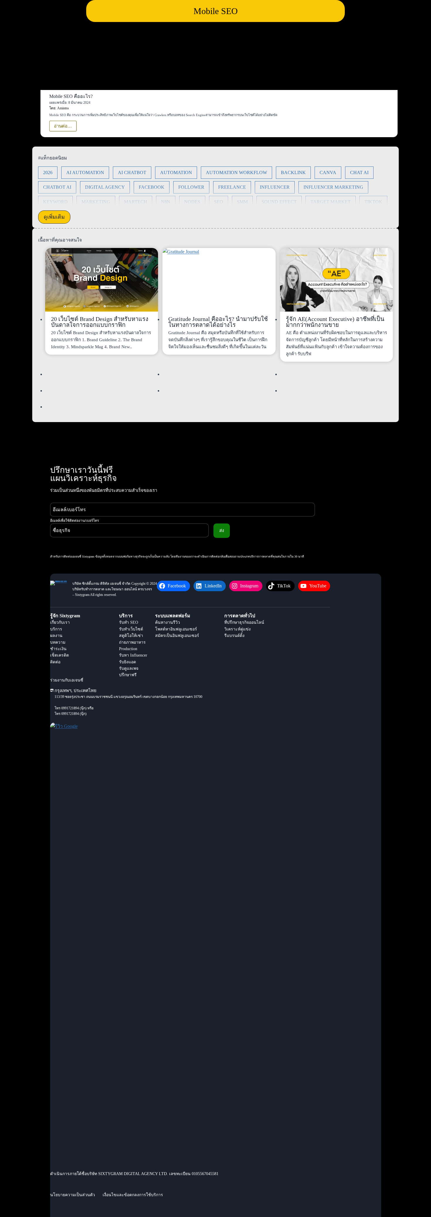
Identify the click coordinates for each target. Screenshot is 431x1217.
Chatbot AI (57, 187)
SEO (218, 201)
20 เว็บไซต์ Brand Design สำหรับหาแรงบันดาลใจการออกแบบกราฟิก (99, 322)
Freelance (232, 187)
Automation (176, 172)
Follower (191, 187)
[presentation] (101, 280)
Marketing (96, 201)
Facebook (151, 187)
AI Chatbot (132, 172)
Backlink (293, 172)
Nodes (192, 201)
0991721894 (70, 708)
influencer (275, 187)
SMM (242, 201)
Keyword (55, 201)
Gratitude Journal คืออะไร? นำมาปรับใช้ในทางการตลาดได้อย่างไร (218, 322)
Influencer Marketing (333, 187)
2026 (47, 172)
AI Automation (85, 172)
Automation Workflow (236, 172)
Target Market (330, 201)
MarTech (135, 201)
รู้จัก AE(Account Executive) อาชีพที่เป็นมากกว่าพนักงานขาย (335, 322)
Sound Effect (279, 201)
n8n (165, 201)
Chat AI (359, 172)
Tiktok (373, 201)
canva (328, 172)
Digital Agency (105, 187)
